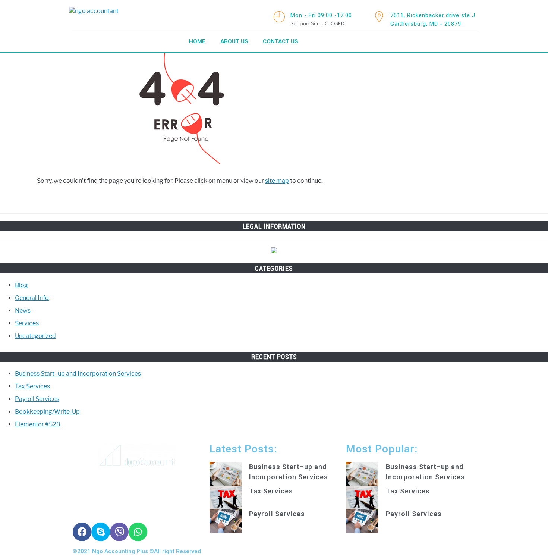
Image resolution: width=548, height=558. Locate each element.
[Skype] (100, 532)
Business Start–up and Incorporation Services (78, 373)
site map (277, 180)
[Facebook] (82, 532)
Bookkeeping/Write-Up (47, 411)
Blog (21, 285)
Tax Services (32, 386)
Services (27, 323)
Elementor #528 (37, 424)
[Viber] (119, 532)
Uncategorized (35, 335)
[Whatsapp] (138, 532)
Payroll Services (37, 398)
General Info (32, 297)
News (23, 310)
